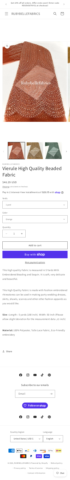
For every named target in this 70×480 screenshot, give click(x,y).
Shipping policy (52, 468)
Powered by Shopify (39, 463)
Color (4, 212)
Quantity (6, 227)
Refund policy (56, 463)
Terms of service (36, 468)
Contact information (36, 473)
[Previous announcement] (6, 4)
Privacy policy (20, 468)
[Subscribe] (51, 394)
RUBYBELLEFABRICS (22, 463)
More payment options (35, 262)
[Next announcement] (64, 4)
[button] (6, 13)
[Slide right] (66, 151)
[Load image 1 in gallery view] (16, 150)
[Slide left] (3, 151)
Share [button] (9, 351)
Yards (4, 198)
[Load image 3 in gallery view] (53, 150)
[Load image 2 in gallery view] (35, 150)
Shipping (5, 187)
